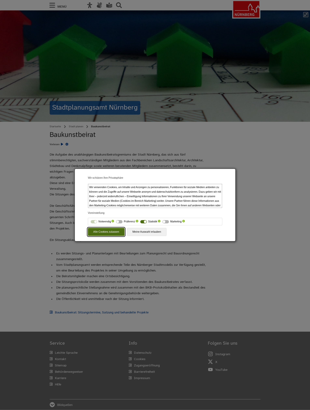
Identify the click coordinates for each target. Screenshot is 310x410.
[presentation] (112, 221)
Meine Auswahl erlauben (146, 231)
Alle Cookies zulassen (106, 231)
